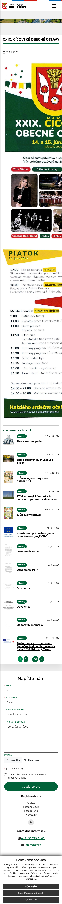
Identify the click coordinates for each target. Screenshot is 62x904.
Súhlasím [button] (31, 886)
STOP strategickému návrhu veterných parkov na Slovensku (37, 498)
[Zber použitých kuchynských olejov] (8, 458)
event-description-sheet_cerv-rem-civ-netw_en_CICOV (35, 534)
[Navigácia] (54, 6)
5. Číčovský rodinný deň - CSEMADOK (32, 479)
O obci (31, 803)
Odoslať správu (31, 786)
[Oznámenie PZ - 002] (8, 550)
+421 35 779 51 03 (33, 838)
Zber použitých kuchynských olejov (35, 461)
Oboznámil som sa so (27, 776)
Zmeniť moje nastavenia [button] (31, 893)
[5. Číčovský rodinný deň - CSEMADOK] (8, 477)
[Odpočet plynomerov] (8, 624)
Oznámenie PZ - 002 (29, 551)
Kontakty (31, 815)
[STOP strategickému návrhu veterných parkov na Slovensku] (8, 495)
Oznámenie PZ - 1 (28, 570)
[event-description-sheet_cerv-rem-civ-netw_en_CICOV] (8, 532)
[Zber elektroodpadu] (8, 440)
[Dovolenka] (8, 587)
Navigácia (9, 6)
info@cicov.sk (33, 845)
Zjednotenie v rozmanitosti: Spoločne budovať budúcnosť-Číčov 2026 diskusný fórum (36, 646)
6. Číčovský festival (29, 515)
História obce (31, 807)
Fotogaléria (31, 811)
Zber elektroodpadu (29, 441)
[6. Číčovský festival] (8, 513)
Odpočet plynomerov (30, 625)
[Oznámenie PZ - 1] (8, 568)
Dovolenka (24, 588)
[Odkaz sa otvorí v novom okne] (31, 822)
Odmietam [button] (31, 899)
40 (35, 659)
